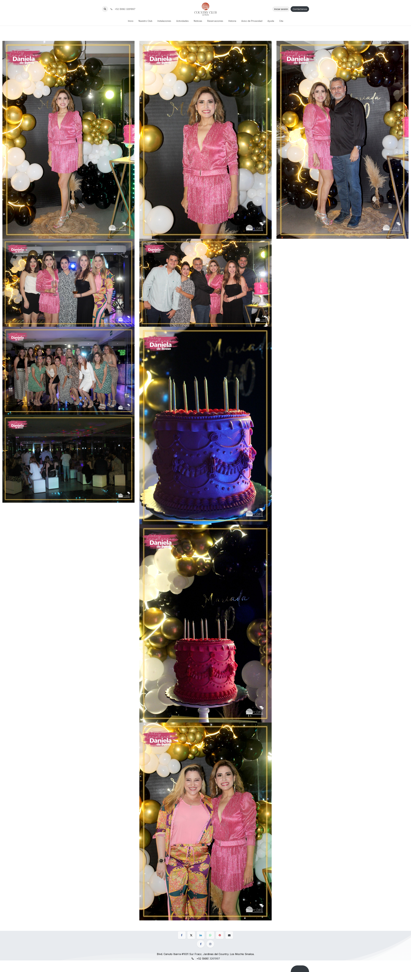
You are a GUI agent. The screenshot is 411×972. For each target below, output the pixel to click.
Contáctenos (300, 9)
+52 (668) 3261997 (124, 9)
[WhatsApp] (210, 935)
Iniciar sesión (281, 9)
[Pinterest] (220, 935)
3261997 (215, 958)
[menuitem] (130, 21)
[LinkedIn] (201, 935)
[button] (105, 9)
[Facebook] (182, 935)
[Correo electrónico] (229, 935)
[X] (191, 935)
